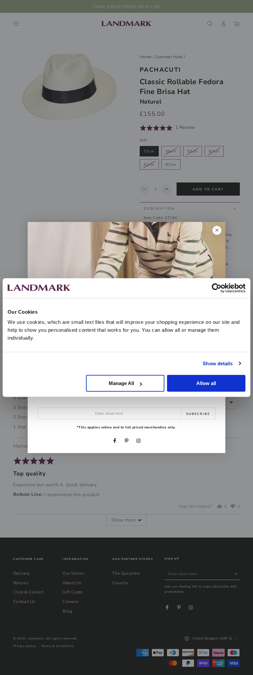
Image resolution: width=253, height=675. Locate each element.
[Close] (217, 230)
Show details (218, 363)
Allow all (206, 383)
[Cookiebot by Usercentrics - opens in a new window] (216, 288)
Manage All (121, 383)
